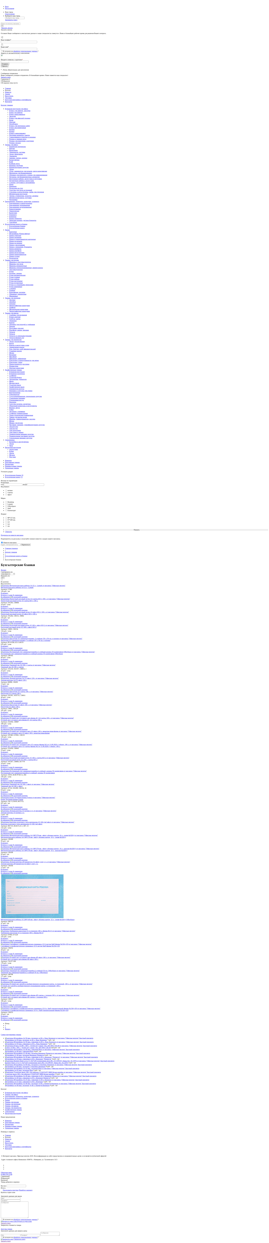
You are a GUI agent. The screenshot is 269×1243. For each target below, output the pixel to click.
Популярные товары (12, 462)
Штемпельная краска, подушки (20, 198)
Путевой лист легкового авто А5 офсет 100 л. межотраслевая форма (25, 733)
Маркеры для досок (16, 264)
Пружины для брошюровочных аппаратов (24, 177)
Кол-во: (4, 1186)
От (2, 484)
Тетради (12, 334)
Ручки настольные (15, 281)
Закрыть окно (6, 77)
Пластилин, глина (15, 362)
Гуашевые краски (15, 351)
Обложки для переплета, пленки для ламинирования (28, 175)
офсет (10, 495)
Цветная (12, 122)
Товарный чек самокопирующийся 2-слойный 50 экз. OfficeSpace (24, 972)
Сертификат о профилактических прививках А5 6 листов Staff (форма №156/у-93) (30, 946)
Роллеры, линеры (15, 273)
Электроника (10, 1111)
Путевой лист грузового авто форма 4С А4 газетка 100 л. (21, 720)
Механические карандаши (18, 309)
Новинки (8, 460)
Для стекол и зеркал (16, 432)
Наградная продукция (13, 1113)
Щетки (11, 421)
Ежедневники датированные (19, 205)
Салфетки (12, 375)
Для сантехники (15, 430)
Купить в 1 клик (7, 595)
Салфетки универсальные (18, 413)
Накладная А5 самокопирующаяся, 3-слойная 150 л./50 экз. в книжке (25, 640)
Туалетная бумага (15, 377)
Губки (11, 410)
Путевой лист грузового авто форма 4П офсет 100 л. (19, 959)
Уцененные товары (12, 468)
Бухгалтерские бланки (13, 475)
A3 (8, 522)
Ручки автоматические (17, 275)
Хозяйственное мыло (16, 387)
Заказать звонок (7, 28)
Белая (11, 120)
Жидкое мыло (14, 383)
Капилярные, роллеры (17, 292)
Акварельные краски (16, 347)
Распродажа (9, 464)
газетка (10, 492)
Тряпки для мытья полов (18, 417)
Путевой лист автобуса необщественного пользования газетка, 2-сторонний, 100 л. (31, 986)
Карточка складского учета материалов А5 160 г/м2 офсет (21, 824)
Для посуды (13, 428)
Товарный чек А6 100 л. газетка (12, 667)
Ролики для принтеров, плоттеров (21, 141)
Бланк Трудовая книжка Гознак (12, 799)
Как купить (9, 96)
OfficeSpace (12, 506)
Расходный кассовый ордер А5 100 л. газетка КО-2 (19, 760)
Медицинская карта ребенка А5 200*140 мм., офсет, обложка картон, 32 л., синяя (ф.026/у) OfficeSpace (38, 919)
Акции (7, 94)
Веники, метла (14, 408)
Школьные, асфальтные (17, 358)
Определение (10, 14)
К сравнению (17, 595)
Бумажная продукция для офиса (16, 1093)
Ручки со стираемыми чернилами (21, 285)
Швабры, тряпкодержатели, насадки (22, 419)
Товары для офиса (11, 1094)
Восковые (12, 355)
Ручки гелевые (14, 277)
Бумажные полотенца (17, 374)
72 (21, 477)
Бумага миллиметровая (17, 128)
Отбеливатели (14, 394)
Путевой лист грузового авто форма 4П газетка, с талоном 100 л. (24, 997)
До (24, 484)
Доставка (8, 98)
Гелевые (12, 290)
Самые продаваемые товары (11, 1034)
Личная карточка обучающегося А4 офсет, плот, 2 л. (19, 864)
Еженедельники (15, 209)
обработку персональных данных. (25, 51)
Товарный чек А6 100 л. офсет (12, 786)
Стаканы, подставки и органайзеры (22, 182)
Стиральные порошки (17, 398)
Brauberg (11, 502)
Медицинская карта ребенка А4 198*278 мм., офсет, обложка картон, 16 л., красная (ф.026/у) (34, 850)
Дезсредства (13, 427)
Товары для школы (11, 1106)
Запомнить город (11, 20)
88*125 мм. (12, 518)
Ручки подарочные (16, 283)
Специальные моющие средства (20, 438)
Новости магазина (9, 542)
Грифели (12, 307)
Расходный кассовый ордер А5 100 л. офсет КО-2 (18, 627)
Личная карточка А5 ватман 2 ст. (12, 813)
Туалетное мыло (15, 385)
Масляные (13, 357)
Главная (8, 88)
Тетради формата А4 (16, 338)
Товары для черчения (12, 1104)
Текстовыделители (16, 269)
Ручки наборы (14, 279)
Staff (9, 508)
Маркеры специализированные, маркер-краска (26, 268)
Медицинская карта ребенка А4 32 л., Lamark (17, 587)
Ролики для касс (15, 143)
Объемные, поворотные (17, 294)
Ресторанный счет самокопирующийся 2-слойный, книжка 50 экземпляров (28, 773)
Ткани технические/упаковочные (21, 415)
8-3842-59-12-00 (6, 1174)
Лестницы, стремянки (17, 411)
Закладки (12, 116)
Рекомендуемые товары (13, 466)
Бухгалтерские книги (12, 477)
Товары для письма (12, 1102)
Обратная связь (6, 1172)
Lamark (10, 504)
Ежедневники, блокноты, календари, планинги (22, 1096)
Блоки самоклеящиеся (17, 114)
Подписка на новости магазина (12, 535)
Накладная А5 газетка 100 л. (11, 693)
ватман (10, 490)
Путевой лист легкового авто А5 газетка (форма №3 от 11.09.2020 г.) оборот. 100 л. (30, 746)
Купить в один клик (24, 1221)
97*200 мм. (12, 520)
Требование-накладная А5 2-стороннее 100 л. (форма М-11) (22, 933)
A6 (8, 526)
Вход (7, 6)
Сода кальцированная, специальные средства (25, 396)
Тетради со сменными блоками (20, 336)
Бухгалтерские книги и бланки (16, 1098)
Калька (11, 131)
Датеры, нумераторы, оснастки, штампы (23, 196)
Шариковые (13, 296)
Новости (8, 92)
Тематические (14, 211)
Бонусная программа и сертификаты (18, 100)
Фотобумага (13, 124)
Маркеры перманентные (18, 266)
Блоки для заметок (15, 112)
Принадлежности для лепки (19, 364)
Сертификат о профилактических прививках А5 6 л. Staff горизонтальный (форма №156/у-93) (34, 1010)
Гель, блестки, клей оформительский (22, 349)
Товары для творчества (13, 1108)
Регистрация (9, 8)
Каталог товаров (7, 105)
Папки (7, 1100)
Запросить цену (19, 1239)
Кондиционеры (14, 392)
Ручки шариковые (15, 287)
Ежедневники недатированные (20, 207)
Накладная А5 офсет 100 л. (10, 707)
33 (22, 475)
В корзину (4, 593)
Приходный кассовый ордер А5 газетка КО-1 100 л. (19, 601)
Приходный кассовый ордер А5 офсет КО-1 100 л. (19, 614)
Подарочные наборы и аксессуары (21, 181)
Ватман (12, 129)
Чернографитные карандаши (19, 311)
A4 (8, 524)
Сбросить (8, 532)
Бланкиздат (12, 510)
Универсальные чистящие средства (21, 436)
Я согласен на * (20, 1219)
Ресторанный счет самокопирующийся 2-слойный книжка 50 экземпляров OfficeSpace (32, 654)
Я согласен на (20, 51)
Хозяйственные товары (13, 1110)
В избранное (5, 597)
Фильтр (3, 570)
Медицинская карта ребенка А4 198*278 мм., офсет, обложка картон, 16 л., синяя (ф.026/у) (33, 837)
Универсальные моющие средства (21, 434)
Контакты (8, 101)
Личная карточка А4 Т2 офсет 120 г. (14, 680)
